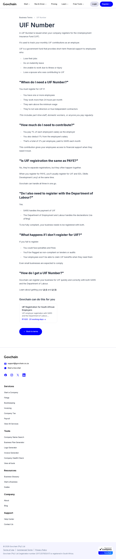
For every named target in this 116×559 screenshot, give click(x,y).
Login (94, 4)
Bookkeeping (9, 403)
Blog (6, 506)
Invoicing (7, 408)
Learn (64, 4)
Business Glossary (11, 477)
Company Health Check (14, 458)
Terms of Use (8, 550)
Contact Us (8, 524)
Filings (6, 398)
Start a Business (10, 482)
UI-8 (45, 290)
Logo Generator (10, 448)
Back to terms (32, 331)
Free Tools (77, 4)
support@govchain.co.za (18, 363)
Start (26, 4)
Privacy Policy (41, 550)
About (6, 500)
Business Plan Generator (14, 442)
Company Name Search (14, 437)
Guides (7, 487)
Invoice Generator (11, 453)
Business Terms (25, 17)
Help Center (9, 519)
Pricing (54, 4)
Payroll (7, 419)
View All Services (11, 424)
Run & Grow (40, 4)
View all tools (9, 463)
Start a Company (11, 392)
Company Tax (10, 413)
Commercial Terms (25, 550)
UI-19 (54, 290)
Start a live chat (14, 368)
